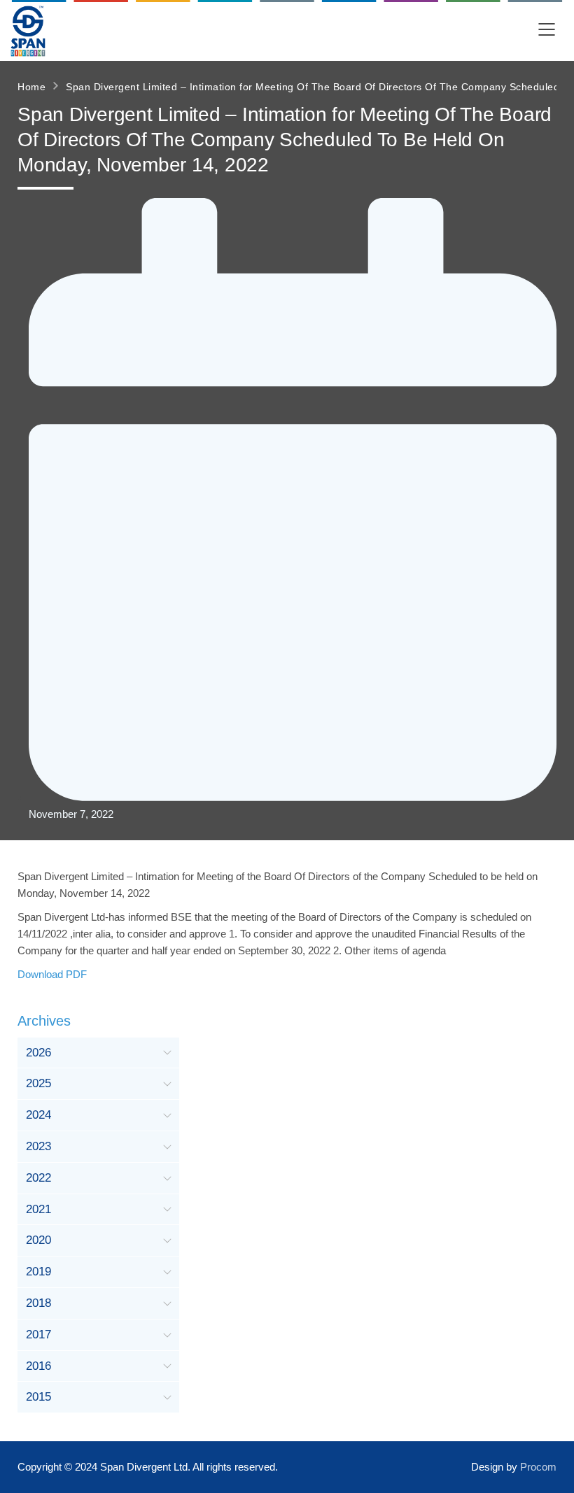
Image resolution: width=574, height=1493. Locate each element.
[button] (547, 31)
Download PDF (52, 974)
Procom (538, 1467)
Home (32, 86)
